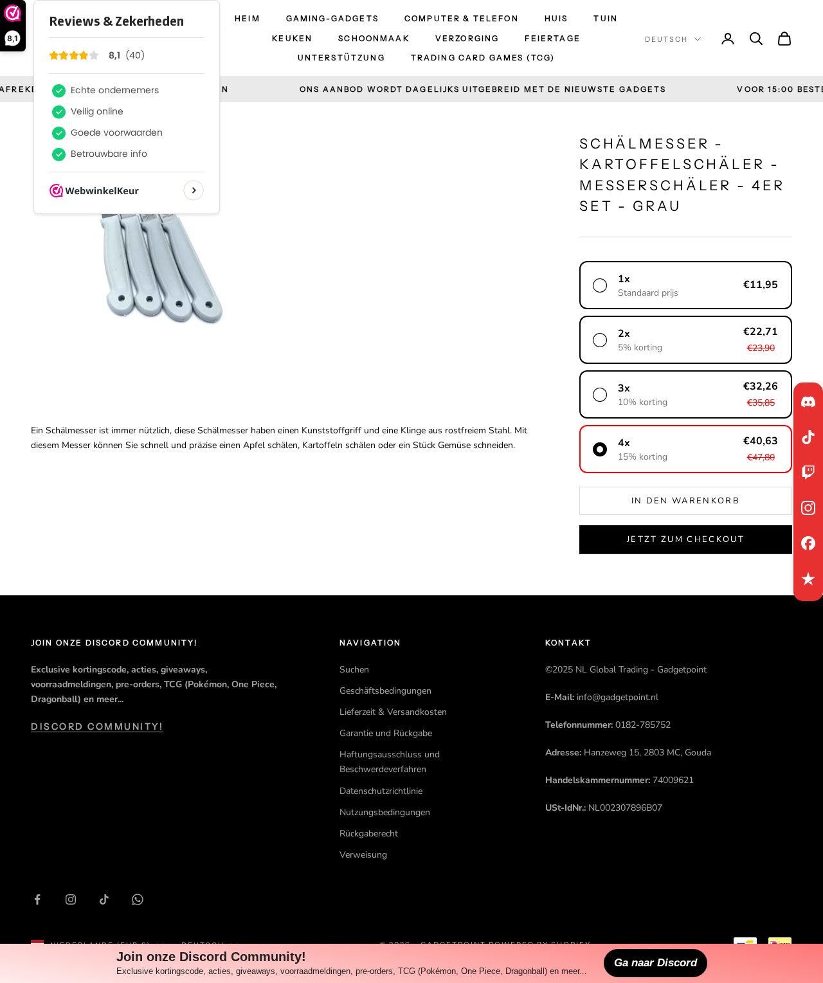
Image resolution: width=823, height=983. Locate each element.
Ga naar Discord (655, 963)
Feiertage (552, 38)
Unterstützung (341, 57)
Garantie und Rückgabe (385, 733)
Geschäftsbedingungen (385, 691)
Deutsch (666, 39)
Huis (556, 18)
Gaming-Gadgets (332, 18)
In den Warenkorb (685, 501)
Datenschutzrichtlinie (380, 791)
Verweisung (363, 855)
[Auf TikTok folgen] (104, 899)
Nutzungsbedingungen (384, 812)
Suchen (354, 669)
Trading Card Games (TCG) (483, 57)
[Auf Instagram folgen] (70, 899)
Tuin (605, 18)
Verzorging (467, 38)
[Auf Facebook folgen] (37, 899)
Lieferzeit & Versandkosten (393, 712)
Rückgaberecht (368, 833)
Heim (247, 18)
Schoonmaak (374, 38)
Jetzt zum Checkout (686, 539)
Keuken (292, 38)
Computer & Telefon (461, 18)
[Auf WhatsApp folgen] (137, 899)
